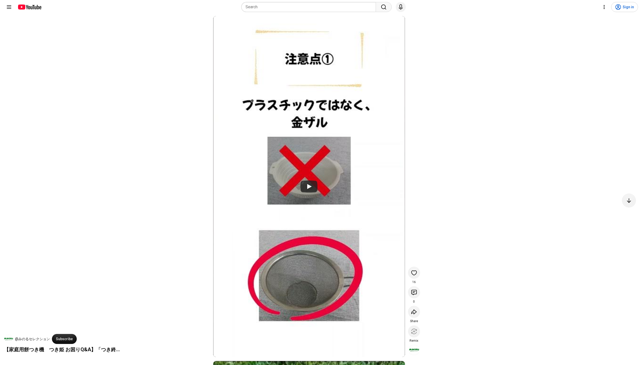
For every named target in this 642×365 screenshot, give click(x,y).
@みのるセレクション (32, 339)
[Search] (384, 7)
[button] (8, 338)
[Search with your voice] (401, 7)
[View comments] (414, 292)
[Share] (414, 312)
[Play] (308, 186)
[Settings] (604, 7)
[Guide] (9, 7)
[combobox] (310, 7)
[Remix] (414, 331)
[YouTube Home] (29, 7)
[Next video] (629, 201)
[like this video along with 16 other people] (414, 273)
